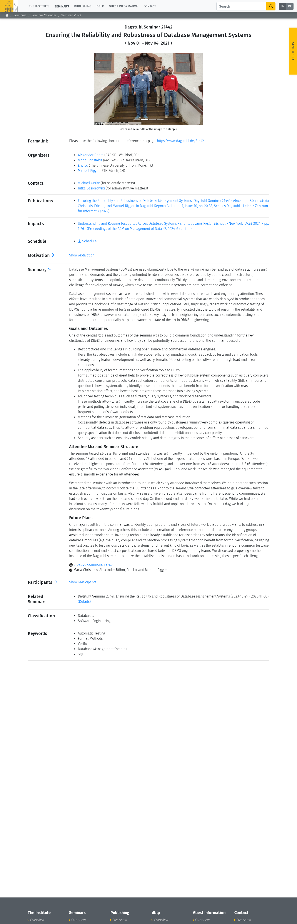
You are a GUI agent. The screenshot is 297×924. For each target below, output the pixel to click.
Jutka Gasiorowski (91, 188)
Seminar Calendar (44, 15)
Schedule (89, 241)
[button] (102, 89)
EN (282, 6)
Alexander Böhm (90, 155)
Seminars (20, 15)
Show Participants (82, 582)
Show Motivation (81, 255)
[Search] (270, 6)
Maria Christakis (90, 160)
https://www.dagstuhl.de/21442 (180, 141)
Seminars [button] (62, 6)
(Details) (84, 601)
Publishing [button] (82, 6)
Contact (149, 6)
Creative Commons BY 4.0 (93, 564)
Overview (37, 920)
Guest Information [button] (123, 6)
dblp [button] (100, 6)
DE (290, 6)
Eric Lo (83, 165)
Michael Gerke (89, 183)
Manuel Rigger (89, 171)
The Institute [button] (39, 6)
